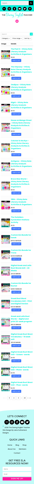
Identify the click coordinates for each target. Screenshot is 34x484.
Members (22, 449)
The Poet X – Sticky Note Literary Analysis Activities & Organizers (21, 51)
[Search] (31, 3)
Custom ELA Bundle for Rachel (21, 284)
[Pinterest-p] (30, 9)
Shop (24, 445)
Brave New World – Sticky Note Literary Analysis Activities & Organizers (20, 183)
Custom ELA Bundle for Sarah (21, 236)
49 (25, 398)
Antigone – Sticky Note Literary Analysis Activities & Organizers (21, 163)
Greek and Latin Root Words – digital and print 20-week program (21, 319)
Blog (17, 445)
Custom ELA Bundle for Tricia (21, 251)
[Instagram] (9, 9)
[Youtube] (19, 9)
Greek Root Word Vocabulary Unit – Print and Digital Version (21, 301)
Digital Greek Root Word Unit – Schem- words (21, 353)
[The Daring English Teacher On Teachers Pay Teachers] (4, 9)
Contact (17, 453)
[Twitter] (25, 9)
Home (9, 445)
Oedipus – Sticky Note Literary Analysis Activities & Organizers (21, 87)
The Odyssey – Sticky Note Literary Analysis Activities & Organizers (21, 69)
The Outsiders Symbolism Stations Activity (20, 220)
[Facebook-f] (14, 9)
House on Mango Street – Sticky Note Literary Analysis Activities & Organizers (21, 124)
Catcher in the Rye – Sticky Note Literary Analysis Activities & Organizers (20, 144)
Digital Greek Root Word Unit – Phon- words (21, 383)
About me (11, 449)
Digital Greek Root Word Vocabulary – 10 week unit (21, 336)
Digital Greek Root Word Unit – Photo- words (21, 368)
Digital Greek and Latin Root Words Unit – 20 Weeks (21, 268)
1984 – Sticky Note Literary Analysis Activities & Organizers (21, 202)
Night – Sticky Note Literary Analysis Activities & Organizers (21, 105)
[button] (17, 21)
